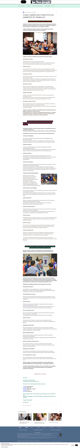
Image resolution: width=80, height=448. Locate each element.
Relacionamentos (25, 402)
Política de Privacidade (4, 446)
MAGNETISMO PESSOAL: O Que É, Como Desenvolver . (39, 423)
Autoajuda (29, 6)
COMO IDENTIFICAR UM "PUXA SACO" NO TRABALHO (24, 423)
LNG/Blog (26, 427)
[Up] (60, 435)
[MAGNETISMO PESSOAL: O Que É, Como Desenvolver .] (40, 417)
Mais (53, 6)
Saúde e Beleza (47, 6)
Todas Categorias (21, 6)
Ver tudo (60, 411)
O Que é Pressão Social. (53, 422)
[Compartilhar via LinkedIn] (27, 405)
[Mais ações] (56, 12)
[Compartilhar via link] (30, 405)
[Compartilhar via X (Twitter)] (25, 405)
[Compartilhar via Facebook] (23, 405)
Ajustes (73, 445)
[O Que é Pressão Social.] (55, 417)
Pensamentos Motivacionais (37, 6)
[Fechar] (79, 443)
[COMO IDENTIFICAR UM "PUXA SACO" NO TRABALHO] (25, 417)
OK (76, 445)
